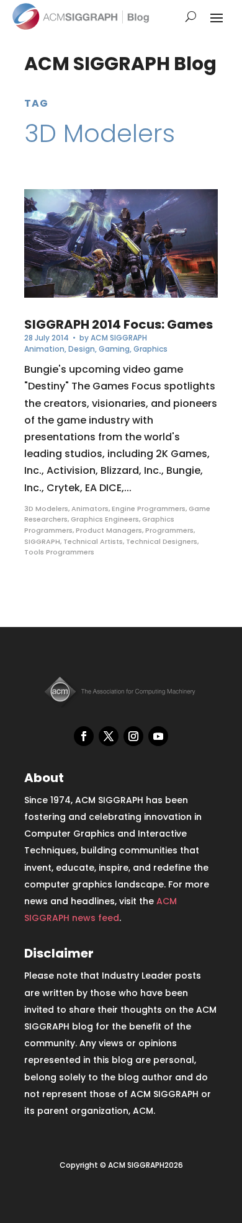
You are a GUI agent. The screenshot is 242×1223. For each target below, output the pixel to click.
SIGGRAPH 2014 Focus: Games (118, 324)
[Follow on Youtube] (158, 736)
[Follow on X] (109, 736)
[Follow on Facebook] (84, 736)
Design (81, 349)
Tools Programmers (59, 552)
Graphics (150, 349)
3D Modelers (46, 509)
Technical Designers (161, 541)
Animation (44, 349)
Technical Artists (93, 541)
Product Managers (109, 530)
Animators (90, 509)
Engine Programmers (149, 509)
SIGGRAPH (42, 541)
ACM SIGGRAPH (119, 337)
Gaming (114, 349)
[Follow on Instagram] (133, 736)
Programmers (169, 530)
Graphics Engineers (105, 519)
